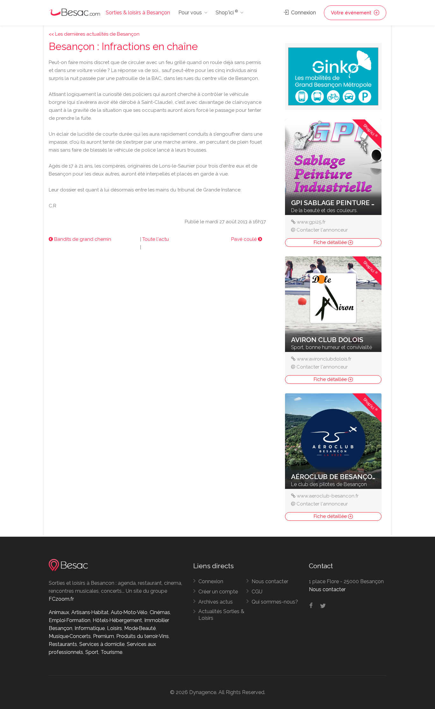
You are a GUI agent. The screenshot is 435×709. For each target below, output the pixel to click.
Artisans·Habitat (90, 612)
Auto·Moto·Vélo (129, 612)
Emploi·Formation (69, 620)
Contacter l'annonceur (322, 230)
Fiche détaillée (331, 242)
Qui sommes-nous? (275, 602)
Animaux (59, 612)
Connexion (303, 13)
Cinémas (160, 612)
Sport (91, 652)
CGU (257, 592)
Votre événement (352, 13)
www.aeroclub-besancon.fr (328, 496)
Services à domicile (102, 644)
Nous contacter (270, 581)
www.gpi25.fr (311, 222)
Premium (103, 636)
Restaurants (63, 644)
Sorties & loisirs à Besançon (138, 13)
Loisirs (114, 628)
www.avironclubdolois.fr (324, 359)
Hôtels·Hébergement (117, 620)
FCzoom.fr (61, 599)
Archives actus (215, 602)
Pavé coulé (244, 239)
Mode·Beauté (140, 628)
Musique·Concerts (70, 636)
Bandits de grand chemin (82, 239)
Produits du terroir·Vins (142, 636)
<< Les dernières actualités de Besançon (94, 34)
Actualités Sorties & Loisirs (221, 614)
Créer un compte (218, 592)
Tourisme (111, 652)
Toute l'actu (155, 239)
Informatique (90, 628)
